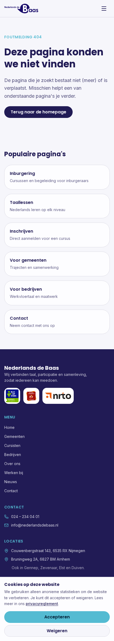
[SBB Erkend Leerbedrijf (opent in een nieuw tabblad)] (31, 396)
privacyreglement (42, 603)
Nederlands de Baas (31, 368)
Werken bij (13, 472)
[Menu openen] (104, 8)
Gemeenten (14, 436)
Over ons (12, 463)
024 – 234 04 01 (25, 516)
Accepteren (57, 617)
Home (9, 427)
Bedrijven (12, 454)
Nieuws (10, 481)
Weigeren (57, 631)
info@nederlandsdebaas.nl (34, 525)
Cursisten (12, 445)
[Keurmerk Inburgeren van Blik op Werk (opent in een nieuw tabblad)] (12, 396)
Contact (11, 490)
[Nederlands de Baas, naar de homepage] (21, 8)
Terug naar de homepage (38, 112)
